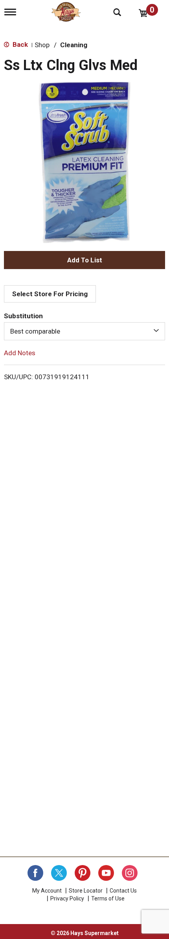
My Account (47, 890)
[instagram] (130, 873)
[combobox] (84, 331)
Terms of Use (108, 898)
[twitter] (59, 873)
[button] (84, 260)
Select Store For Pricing (50, 294)
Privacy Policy (67, 898)
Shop (42, 45)
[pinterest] (82, 873)
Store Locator (86, 890)
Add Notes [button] (19, 353)
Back (19, 44)
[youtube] (106, 873)
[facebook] (35, 873)
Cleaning (73, 45)
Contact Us (123, 890)
